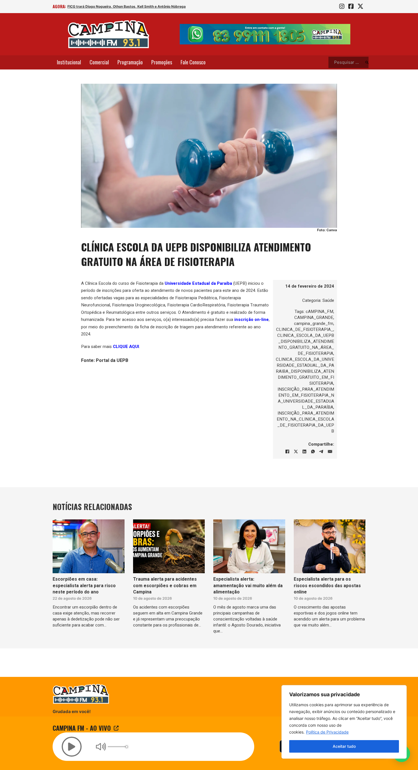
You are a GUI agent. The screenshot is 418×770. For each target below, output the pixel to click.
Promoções (161, 62)
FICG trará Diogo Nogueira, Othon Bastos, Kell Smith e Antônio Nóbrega (126, 6)
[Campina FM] (109, 34)
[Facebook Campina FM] (350, 6)
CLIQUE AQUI (126, 346)
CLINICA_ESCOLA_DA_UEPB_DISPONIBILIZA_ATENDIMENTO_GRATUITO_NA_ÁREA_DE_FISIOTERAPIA (305, 344)
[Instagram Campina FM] (341, 6)
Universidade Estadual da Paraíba (198, 283)
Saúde (328, 300)
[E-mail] (330, 451)
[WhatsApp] (313, 451)
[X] (295, 451)
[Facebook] (287, 451)
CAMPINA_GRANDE (313, 317)
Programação (130, 62)
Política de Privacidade (327, 732)
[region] (344, 722)
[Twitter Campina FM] (360, 6)
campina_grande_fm (313, 323)
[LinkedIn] (304, 451)
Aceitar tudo (344, 746)
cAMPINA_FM (319, 311)
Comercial (99, 62)
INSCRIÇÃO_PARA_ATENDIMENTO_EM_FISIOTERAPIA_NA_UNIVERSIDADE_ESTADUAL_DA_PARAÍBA (306, 398)
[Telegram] (321, 451)
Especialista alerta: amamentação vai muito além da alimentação (248, 585)
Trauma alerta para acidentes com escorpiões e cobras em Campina (165, 585)
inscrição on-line (251, 319)
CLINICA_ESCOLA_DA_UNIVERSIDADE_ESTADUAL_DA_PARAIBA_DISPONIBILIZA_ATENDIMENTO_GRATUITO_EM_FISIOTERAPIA (305, 371)
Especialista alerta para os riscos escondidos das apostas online (327, 585)
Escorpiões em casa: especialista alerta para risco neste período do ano (84, 585)
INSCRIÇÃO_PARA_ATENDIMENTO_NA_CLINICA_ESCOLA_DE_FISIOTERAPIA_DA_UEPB (305, 422)
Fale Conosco (193, 62)
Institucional (69, 62)
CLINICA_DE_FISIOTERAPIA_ (304, 329)
